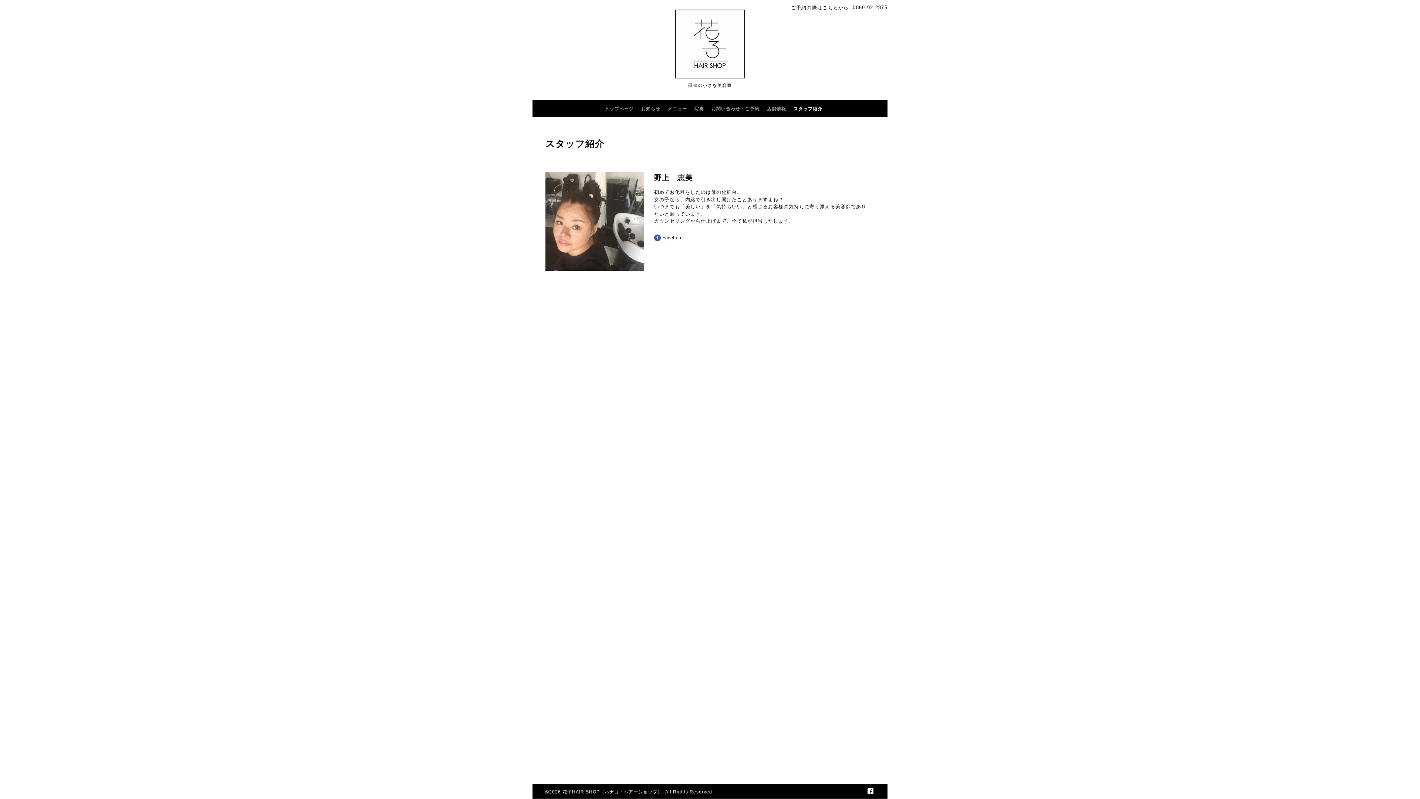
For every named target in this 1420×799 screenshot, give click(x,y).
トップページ (619, 108)
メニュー (677, 108)
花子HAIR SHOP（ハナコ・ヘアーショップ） (612, 792)
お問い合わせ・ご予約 (735, 108)
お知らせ (650, 108)
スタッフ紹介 (808, 108)
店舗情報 (776, 108)
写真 (699, 108)
